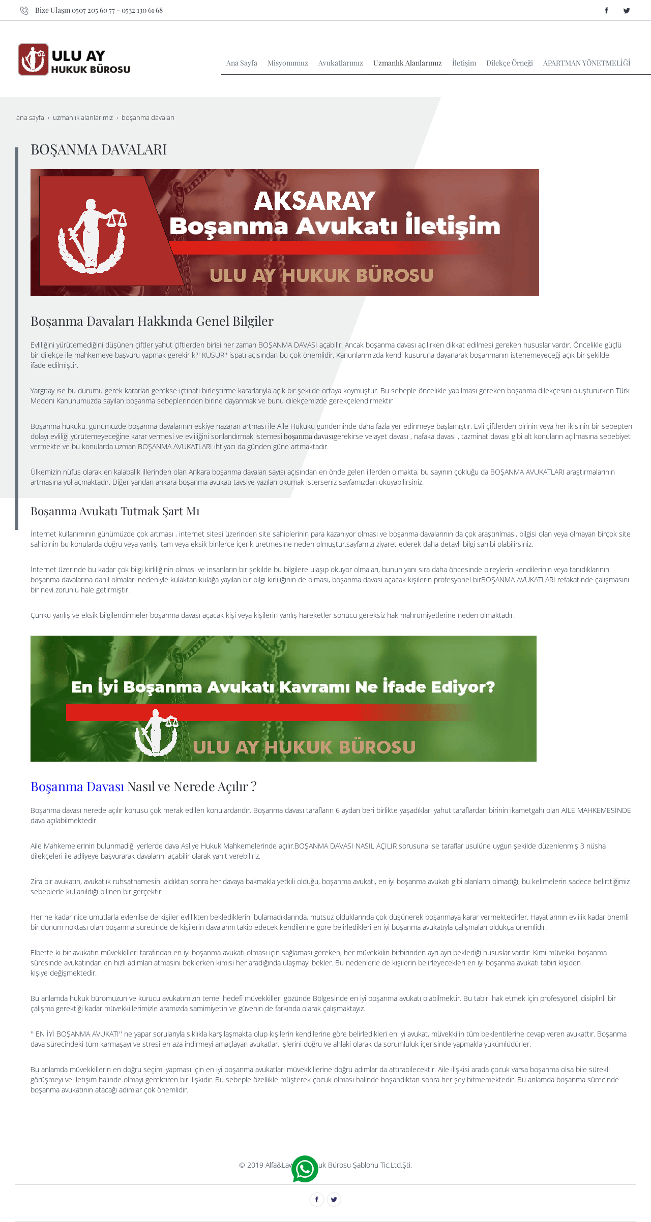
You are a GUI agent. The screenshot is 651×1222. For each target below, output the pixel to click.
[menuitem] (241, 63)
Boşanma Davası (77, 785)
